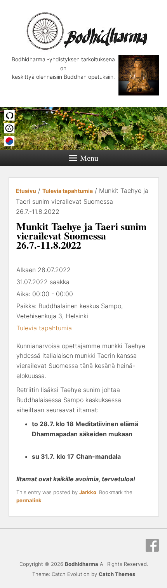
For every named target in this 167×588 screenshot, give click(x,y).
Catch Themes (117, 574)
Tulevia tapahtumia (44, 328)
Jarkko (87, 492)
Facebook (152, 545)
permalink (29, 500)
